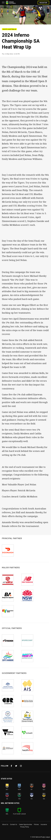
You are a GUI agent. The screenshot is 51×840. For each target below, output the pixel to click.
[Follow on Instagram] (21, 766)
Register (43, 3)
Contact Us (13, 824)
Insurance (44, 824)
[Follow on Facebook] (11, 766)
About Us (5, 824)
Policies (36, 824)
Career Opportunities (25, 824)
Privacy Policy (24, 827)
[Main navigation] (3, 2)
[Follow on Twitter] (16, 766)
